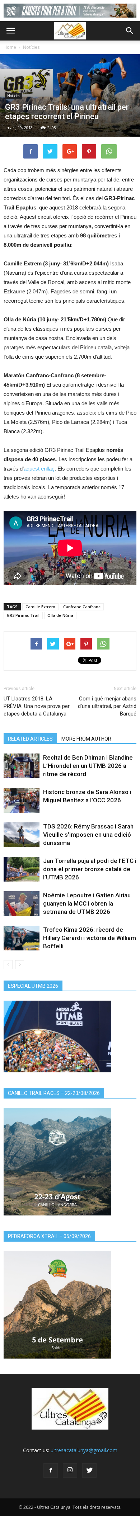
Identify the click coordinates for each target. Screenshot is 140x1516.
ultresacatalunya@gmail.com (84, 1450)
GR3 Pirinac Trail (23, 615)
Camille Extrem (40, 606)
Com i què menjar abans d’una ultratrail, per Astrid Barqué (107, 706)
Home (10, 47)
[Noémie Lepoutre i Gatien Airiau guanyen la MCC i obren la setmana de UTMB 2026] (21, 903)
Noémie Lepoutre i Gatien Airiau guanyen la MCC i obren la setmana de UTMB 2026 (87, 903)
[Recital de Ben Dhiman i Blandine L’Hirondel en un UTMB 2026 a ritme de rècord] (21, 766)
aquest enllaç (39, 469)
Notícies (31, 47)
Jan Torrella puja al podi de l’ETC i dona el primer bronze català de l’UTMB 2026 (89, 869)
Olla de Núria (60, 615)
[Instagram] (70, 1470)
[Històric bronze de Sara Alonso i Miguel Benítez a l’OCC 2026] (21, 800)
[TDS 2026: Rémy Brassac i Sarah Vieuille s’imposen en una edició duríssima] (21, 834)
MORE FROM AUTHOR (86, 739)
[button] (130, 31)
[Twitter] (89, 1470)
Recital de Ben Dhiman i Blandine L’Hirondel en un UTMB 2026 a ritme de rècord (88, 766)
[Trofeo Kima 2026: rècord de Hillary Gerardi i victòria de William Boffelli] (21, 938)
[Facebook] (50, 1470)
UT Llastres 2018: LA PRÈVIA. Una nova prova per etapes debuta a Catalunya (37, 706)
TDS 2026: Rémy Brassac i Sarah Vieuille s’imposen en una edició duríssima (88, 834)
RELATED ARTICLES (30, 739)
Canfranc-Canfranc (82, 606)
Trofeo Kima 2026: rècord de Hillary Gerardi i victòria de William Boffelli (89, 938)
